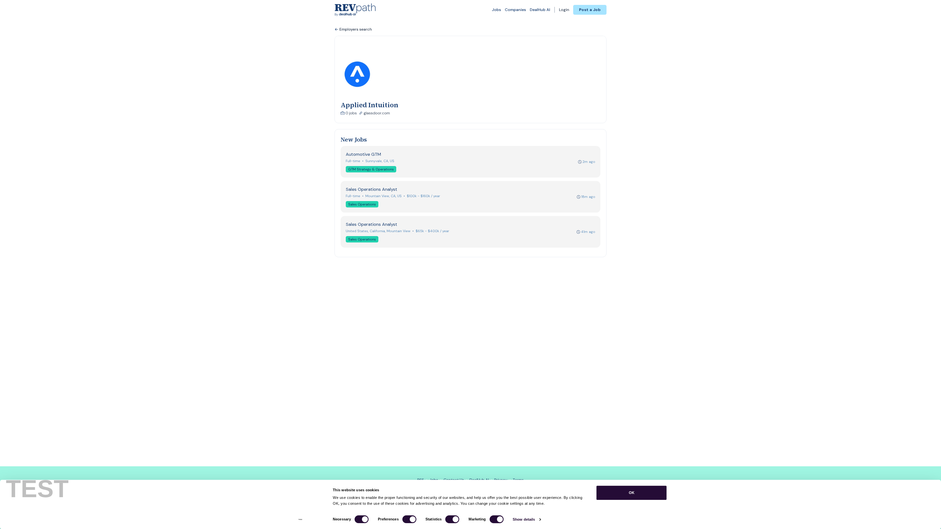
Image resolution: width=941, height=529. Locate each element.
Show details (524, 519)
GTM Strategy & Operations (371, 169)
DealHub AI (540, 9)
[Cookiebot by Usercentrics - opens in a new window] (300, 519)
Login (564, 9)
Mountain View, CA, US (383, 196)
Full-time (353, 161)
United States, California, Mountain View (378, 231)
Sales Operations (362, 204)
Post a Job (590, 9)
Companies (515, 9)
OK (631, 493)
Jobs (496, 9)
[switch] (409, 519)
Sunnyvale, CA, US (379, 161)
